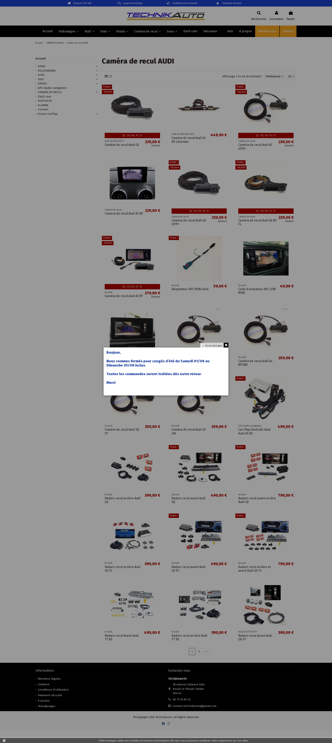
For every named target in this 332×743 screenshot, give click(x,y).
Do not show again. (214, 346)
